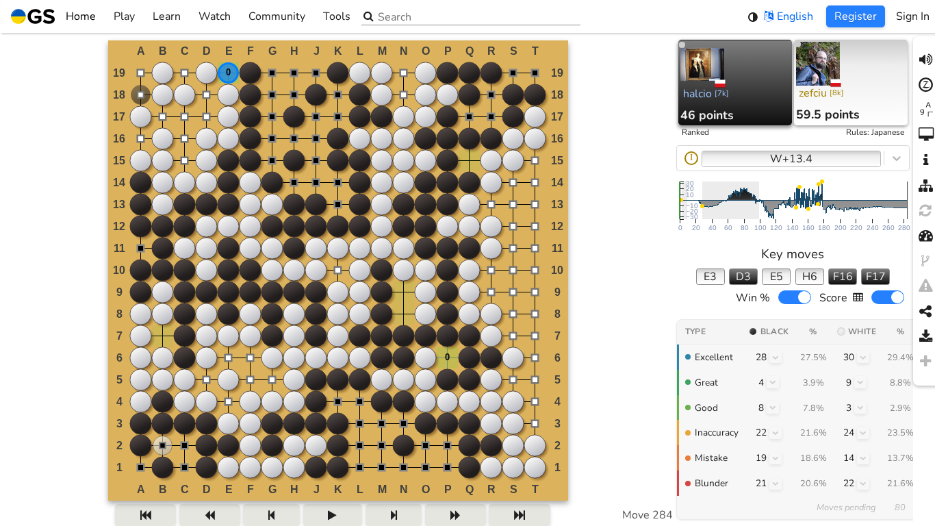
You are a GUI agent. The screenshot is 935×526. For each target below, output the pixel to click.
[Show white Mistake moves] (863, 458)
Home (81, 16)
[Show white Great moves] (860, 382)
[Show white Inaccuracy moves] (863, 433)
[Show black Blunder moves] (775, 483)
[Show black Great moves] (773, 382)
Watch (214, 16)
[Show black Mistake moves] (775, 458)
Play (124, 16)
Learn (167, 16)
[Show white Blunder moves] (863, 483)
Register (855, 16)
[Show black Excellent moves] (775, 357)
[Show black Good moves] (773, 407)
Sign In (913, 16)
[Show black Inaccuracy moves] (775, 433)
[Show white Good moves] (860, 407)
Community (276, 16)
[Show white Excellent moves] (863, 357)
